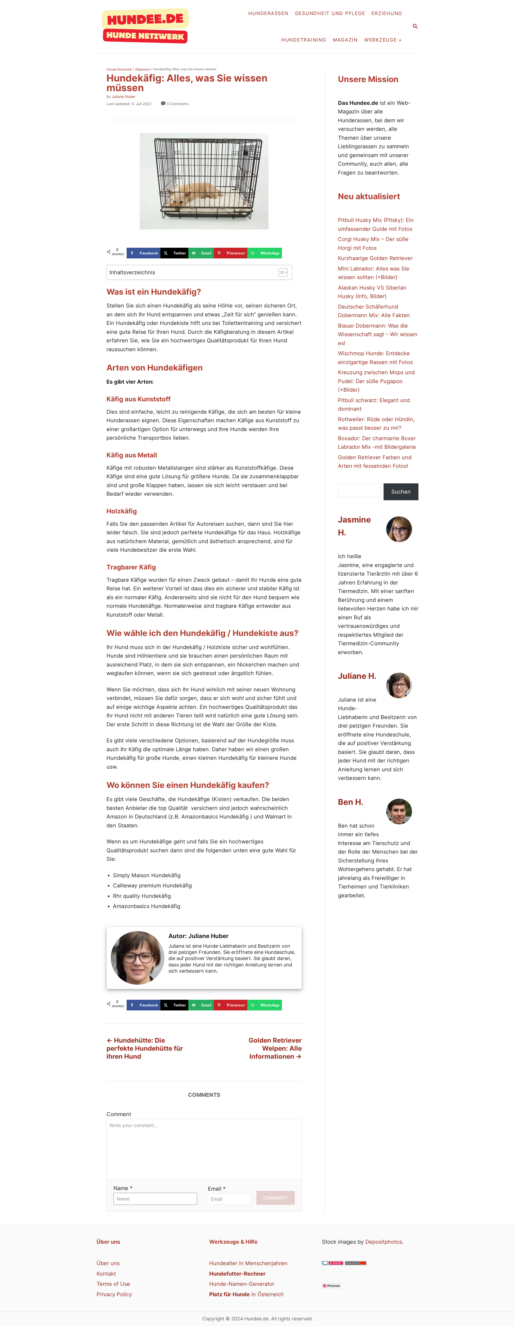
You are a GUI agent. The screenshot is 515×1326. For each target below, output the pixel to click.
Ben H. (350, 802)
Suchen (401, 491)
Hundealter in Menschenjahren (248, 1263)
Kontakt (106, 1274)
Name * (123, 1188)
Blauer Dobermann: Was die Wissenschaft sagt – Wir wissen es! (377, 334)
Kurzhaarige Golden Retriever (375, 258)
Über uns (108, 1263)
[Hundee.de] (148, 26)
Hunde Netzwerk (119, 69)
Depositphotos (383, 1242)
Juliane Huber (123, 96)
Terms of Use (113, 1284)
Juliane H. (357, 676)
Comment (118, 1114)
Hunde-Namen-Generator (241, 1284)
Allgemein (142, 69)
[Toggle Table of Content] (280, 272)
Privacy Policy (114, 1294)
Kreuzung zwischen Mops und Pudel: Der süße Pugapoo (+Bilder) (376, 381)
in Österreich (246, 1294)
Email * (217, 1189)
